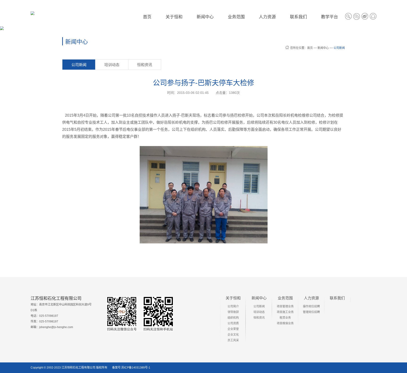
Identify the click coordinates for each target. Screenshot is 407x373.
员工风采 (233, 340)
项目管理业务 (285, 306)
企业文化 (233, 334)
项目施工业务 (285, 312)
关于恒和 (233, 298)
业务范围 (285, 298)
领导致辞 (233, 312)
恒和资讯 (144, 65)
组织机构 (233, 317)
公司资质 (233, 323)
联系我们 (337, 298)
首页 (147, 17)
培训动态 (111, 65)
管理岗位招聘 (311, 312)
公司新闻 (339, 48)
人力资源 (311, 298)
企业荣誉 (233, 329)
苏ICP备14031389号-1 (135, 367)
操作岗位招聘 (311, 306)
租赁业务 (285, 317)
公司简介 (233, 306)
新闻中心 (323, 48)
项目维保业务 (285, 323)
